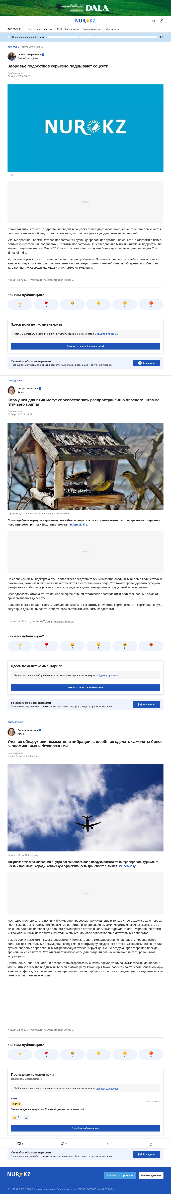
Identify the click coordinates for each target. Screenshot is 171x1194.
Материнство (113, 29)
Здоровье (14, 29)
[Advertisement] (85, 202)
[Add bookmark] (151, 1144)
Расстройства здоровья (40, 29)
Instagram (148, 363)
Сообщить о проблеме (120, 1175)
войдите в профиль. (107, 333)
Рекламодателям (151, 1175)
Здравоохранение (92, 29)
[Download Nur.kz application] (85, 8)
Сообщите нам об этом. (59, 279)
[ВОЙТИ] (161, 21)
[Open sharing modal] (107, 1143)
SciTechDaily (126, 866)
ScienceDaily (78, 524)
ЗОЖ (59, 29)
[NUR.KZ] (85, 20)
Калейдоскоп (15, 381)
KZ (153, 21)
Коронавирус (72, 29)
